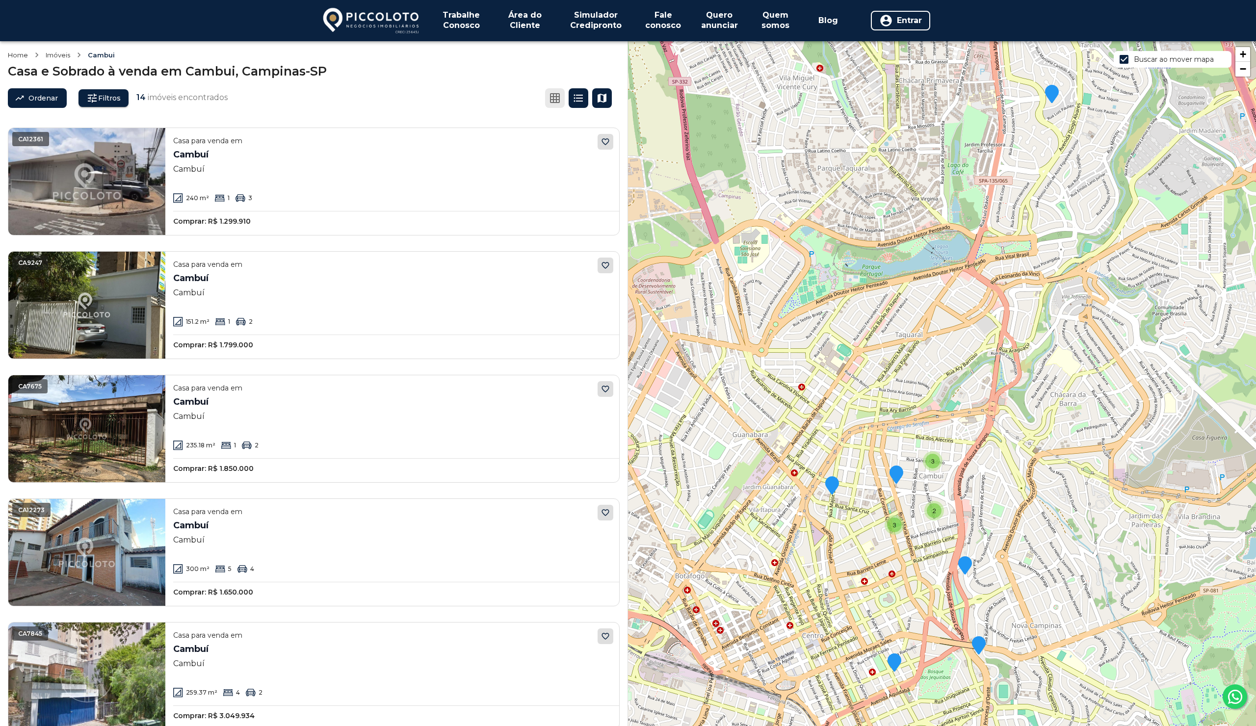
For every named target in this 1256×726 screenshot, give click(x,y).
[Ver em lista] (578, 98)
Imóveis (58, 55)
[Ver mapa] (602, 98)
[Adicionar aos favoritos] (605, 142)
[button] (1052, 94)
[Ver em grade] (555, 98)
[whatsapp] (1235, 696)
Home (18, 55)
